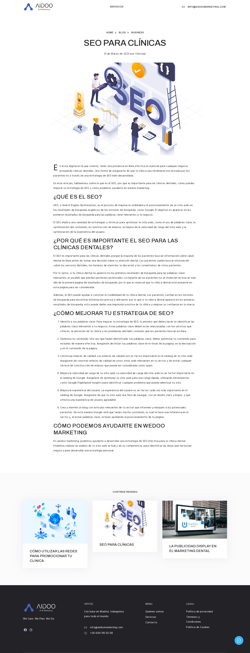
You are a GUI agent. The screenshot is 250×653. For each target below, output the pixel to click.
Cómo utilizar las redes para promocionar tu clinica (53, 556)
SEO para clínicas (116, 544)
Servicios (116, 6)
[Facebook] (25, 629)
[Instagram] (31, 629)
